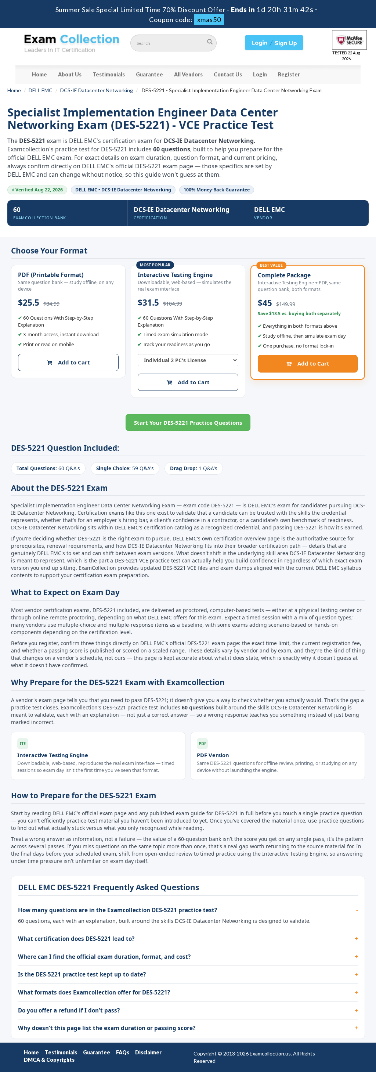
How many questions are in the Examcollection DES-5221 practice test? (117, 910)
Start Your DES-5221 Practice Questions (188, 422)
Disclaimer (148, 1052)
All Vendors (188, 74)
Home (39, 74)
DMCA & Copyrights (49, 1060)
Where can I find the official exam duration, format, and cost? (104, 956)
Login (260, 74)
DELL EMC (41, 90)
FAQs (122, 1052)
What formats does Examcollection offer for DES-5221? (94, 992)
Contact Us (228, 74)
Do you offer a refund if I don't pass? (69, 1010)
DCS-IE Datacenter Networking (96, 90)
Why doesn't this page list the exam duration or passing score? (106, 1028)
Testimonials (109, 74)
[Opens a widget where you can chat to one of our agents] (325, 1029)
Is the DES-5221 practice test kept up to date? (82, 974)
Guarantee (149, 74)
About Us (70, 74)
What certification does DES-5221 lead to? (76, 938)
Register (289, 74)
